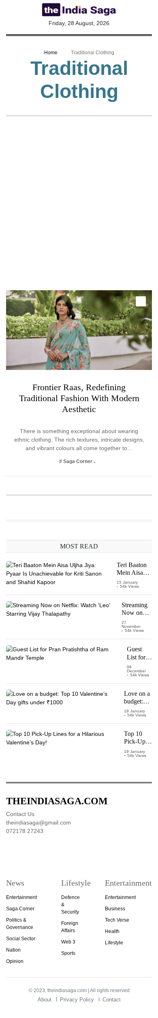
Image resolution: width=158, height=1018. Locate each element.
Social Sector (20, 938)
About (44, 1000)
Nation (13, 950)
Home (51, 52)
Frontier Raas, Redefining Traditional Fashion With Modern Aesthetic (79, 398)
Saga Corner (20, 909)
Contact (111, 1000)
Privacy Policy (77, 1000)
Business (115, 909)
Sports (68, 953)
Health (112, 931)
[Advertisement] (79, 207)
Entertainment (21, 897)
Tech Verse (117, 920)
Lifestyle (114, 943)
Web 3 (68, 942)
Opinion (14, 961)
